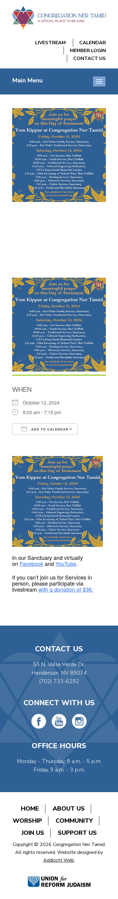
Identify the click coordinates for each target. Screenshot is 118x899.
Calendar (92, 42)
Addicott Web (58, 860)
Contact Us (89, 58)
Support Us (77, 833)
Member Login (88, 50)
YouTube (65, 563)
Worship (27, 821)
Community (74, 821)
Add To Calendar (49, 429)
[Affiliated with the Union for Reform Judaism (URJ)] (59, 875)
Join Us (32, 833)
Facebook (31, 563)
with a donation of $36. (65, 589)
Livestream (50, 42)
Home (30, 809)
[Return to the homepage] (59, 18)
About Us (69, 809)
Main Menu (27, 80)
